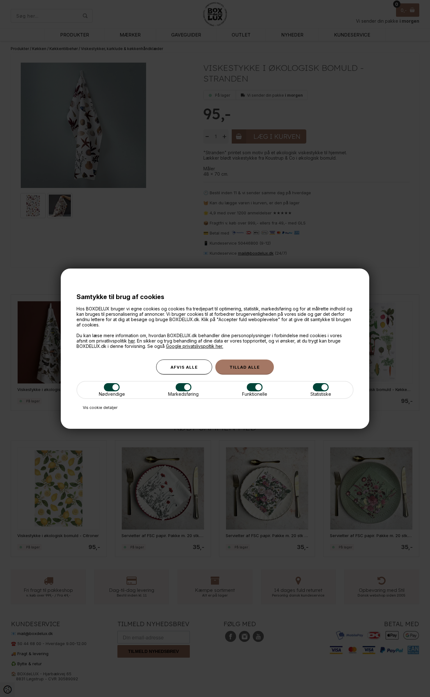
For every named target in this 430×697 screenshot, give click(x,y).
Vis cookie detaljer (100, 407)
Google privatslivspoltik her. (194, 346)
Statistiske (320, 394)
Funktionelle (254, 394)
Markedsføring (183, 394)
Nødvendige (112, 394)
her (131, 340)
